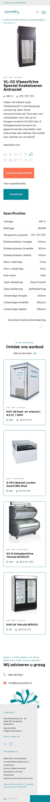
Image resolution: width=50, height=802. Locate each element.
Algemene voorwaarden (14, 758)
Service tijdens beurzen (14, 768)
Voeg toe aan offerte (19, 173)
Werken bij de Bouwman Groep (18, 778)
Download (16, 194)
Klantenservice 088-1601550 (14, 3)
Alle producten (22, 353)
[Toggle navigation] (43, 12)
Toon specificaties (14, 183)
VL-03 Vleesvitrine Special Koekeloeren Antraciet (25, 20)
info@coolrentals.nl (20, 683)
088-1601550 (15, 675)
